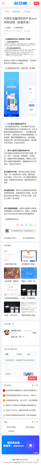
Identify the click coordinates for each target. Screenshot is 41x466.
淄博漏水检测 (16, 331)
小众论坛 (11, 431)
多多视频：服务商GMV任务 (15, 281)
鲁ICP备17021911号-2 (21, 460)
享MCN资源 (11, 427)
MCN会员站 (30, 427)
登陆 (36, 3)
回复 (34, 333)
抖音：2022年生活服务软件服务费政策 (19, 315)
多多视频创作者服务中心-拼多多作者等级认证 (22, 390)
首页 (8, 12)
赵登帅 (8, 28)
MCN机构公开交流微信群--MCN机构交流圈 (19, 238)
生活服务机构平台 (12, 68)
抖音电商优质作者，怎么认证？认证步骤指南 (22, 400)
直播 (17, 137)
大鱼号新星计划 (11, 264)
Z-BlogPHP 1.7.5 (18, 462)
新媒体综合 (16, 12)
